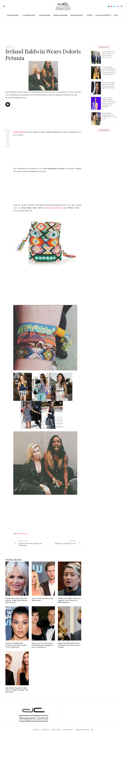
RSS (92, 729)
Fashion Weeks (44, 15)
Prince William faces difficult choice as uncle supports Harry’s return (108, 54)
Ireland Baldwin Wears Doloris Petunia (43, 54)
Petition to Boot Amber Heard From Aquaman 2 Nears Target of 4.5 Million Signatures (69, 600)
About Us (36, 729)
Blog (116, 15)
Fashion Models (76, 15)
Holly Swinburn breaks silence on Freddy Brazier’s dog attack (109, 115)
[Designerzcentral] (63, 6)
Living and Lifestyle (103, 15)
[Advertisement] (63, 31)
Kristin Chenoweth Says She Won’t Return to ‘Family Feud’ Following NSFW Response (16, 600)
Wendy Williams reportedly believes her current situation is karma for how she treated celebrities (109, 70)
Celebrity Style (22, 533)
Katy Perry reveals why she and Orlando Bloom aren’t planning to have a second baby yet (42, 645)
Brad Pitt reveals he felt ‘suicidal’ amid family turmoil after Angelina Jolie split (108, 85)
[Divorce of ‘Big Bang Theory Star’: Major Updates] (43, 579)
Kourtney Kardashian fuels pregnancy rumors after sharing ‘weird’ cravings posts (15, 645)
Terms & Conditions (82, 729)
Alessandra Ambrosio (54, 208)
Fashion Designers (60, 15)
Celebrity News (29, 15)
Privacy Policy (68, 729)
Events (89, 15)
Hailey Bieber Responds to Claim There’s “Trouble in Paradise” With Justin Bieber (16, 690)
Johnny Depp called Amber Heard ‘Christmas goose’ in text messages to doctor (69, 645)
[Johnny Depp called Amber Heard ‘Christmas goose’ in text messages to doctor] (69, 623)
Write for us (56, 729)
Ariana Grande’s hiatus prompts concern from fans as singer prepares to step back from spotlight (109, 102)
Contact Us (45, 729)
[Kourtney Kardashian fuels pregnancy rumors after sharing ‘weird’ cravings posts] (17, 623)
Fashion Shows (12, 15)
